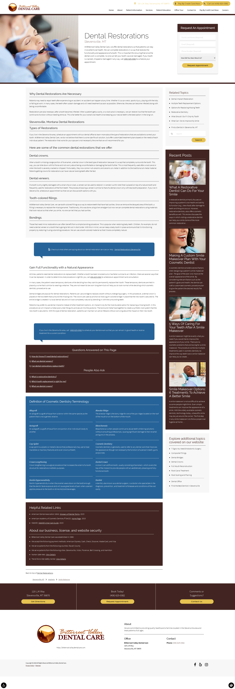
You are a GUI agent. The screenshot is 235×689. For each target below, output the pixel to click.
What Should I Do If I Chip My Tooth (185, 116)
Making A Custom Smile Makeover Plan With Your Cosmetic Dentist (187, 258)
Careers (225, 10)
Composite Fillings (178, 453)
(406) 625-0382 (130, 59)
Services (149, 10)
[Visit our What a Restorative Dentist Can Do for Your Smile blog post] (187, 184)
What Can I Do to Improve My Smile (185, 121)
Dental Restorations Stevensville (127, 249)
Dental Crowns (177, 462)
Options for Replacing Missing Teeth (185, 107)
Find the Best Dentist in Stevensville (185, 486)
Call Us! (217, 3)
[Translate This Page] (231, 685)
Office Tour (178, 10)
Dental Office (176, 481)
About (119, 10)
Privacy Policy (30, 665)
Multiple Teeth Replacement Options (185, 103)
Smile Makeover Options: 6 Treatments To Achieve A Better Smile (187, 392)
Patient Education (163, 10)
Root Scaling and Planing (181, 475)
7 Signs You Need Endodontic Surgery (186, 448)
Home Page (76, 518)
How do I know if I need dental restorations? (50, 356)
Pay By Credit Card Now (189, 3)
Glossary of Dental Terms (70, 514)
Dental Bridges (177, 457)
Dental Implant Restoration (182, 99)
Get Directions (38, 601)
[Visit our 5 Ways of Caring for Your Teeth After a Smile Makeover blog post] (187, 320)
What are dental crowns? (42, 386)
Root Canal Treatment (180, 470)
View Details (51, 554)
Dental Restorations (45, 573)
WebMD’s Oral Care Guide (49, 523)
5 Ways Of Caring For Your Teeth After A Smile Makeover (187, 327)
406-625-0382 (95, 277)
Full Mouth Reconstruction (181, 466)
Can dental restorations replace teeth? (48, 366)
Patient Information (134, 10)
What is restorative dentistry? (44, 376)
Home (111, 10)
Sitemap (38, 665)
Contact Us (191, 10)
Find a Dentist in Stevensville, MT (184, 127)
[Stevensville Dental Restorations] (39, 82)
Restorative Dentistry (179, 112)
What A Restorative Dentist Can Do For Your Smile (186, 190)
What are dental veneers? (42, 361)
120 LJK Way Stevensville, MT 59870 (153, 3)
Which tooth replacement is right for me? (49, 381)
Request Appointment (117, 601)
